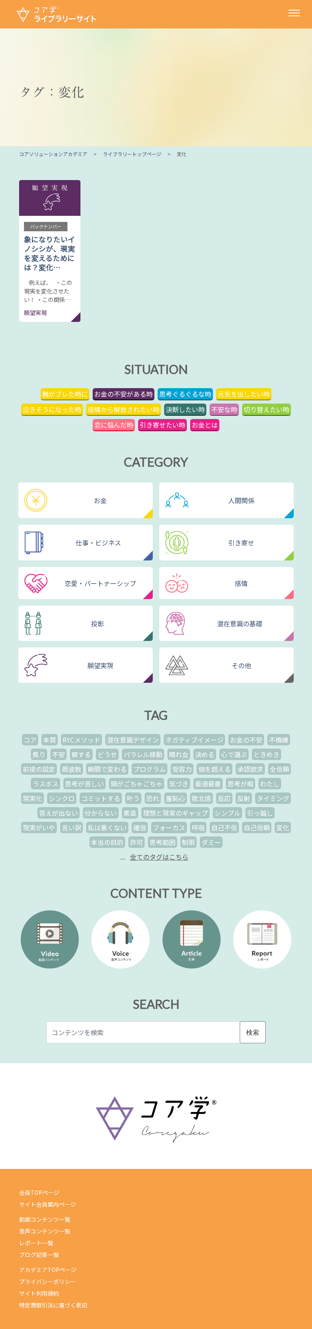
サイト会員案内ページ (47, 1204)
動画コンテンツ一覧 (44, 1219)
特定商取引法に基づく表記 (53, 1305)
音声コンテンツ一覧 (44, 1231)
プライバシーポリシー (47, 1281)
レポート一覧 (36, 1243)
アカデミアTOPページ (47, 1270)
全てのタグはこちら (159, 857)
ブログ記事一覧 (39, 1255)
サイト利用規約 (39, 1293)
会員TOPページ (39, 1192)
